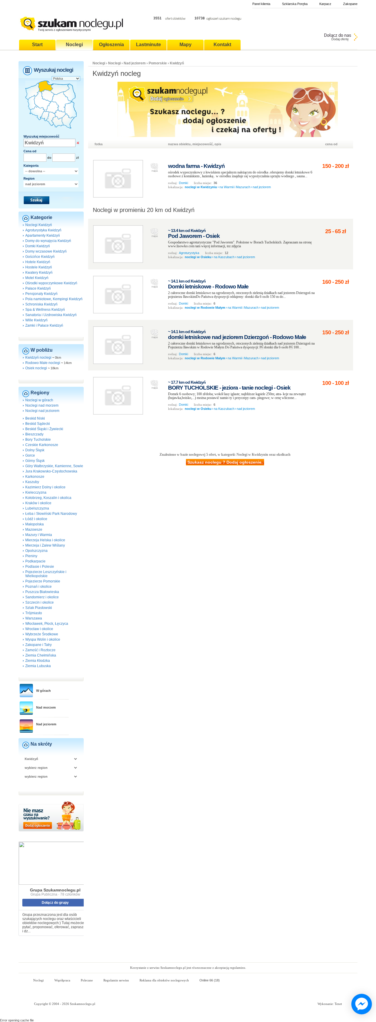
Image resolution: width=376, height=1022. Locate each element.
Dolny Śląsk (34, 450)
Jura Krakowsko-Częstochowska (51, 471)
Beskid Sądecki (37, 424)
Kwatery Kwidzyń (39, 272)
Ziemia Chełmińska (40, 655)
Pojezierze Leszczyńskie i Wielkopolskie (45, 574)
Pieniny (31, 556)
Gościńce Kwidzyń (40, 257)
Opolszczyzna (36, 551)
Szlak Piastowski (38, 608)
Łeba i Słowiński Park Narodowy (51, 514)
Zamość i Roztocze (40, 650)
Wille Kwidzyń (36, 320)
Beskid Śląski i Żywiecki (44, 429)
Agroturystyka (189, 253)
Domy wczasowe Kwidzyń (46, 251)
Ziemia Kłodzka (37, 661)
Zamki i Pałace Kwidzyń (44, 325)
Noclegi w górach (39, 400)
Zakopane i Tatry (38, 645)
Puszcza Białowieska (42, 592)
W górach (43, 690)
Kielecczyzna (35, 492)
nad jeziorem (262, 187)
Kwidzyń (177, 63)
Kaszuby (32, 482)
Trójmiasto (33, 613)
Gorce (30, 455)
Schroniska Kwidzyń (41, 304)
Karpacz (325, 4)
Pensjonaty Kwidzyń (41, 294)
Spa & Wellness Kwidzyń (45, 310)
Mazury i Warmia (38, 535)
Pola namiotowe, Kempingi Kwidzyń (54, 299)
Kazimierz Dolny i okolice (45, 487)
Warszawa (33, 618)
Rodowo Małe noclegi (42, 363)
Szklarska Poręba (295, 4)
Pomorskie (158, 63)
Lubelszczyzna (37, 508)
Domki (183, 183)
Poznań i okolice (38, 587)
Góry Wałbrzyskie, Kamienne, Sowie (54, 466)
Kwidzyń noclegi (38, 357)
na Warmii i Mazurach (234, 187)
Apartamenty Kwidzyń (42, 235)
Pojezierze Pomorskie (42, 581)
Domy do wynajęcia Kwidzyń (48, 241)
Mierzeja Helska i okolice (45, 540)
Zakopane (350, 4)
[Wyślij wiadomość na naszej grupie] (360, 1004)
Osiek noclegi (36, 368)
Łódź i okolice (36, 519)
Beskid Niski (35, 418)
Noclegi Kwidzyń (38, 225)
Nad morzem (46, 707)
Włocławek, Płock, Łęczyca (46, 624)
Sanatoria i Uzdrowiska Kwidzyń (51, 315)
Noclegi (99, 63)
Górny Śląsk (35, 461)
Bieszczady (34, 434)
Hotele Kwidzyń (37, 262)
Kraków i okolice (38, 503)
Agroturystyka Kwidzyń (43, 230)
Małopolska (34, 524)
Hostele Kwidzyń (38, 267)
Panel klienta (261, 4)
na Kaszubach (224, 257)
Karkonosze (34, 477)
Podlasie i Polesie (39, 567)
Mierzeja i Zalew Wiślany (45, 545)
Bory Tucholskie (38, 439)
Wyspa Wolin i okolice (42, 639)
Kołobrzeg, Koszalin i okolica (48, 498)
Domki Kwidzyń (37, 246)
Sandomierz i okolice (42, 597)
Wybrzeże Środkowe (41, 634)
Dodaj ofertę (340, 39)
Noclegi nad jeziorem (42, 411)
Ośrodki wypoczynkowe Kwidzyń (51, 283)
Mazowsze (33, 529)
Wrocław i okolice (39, 629)
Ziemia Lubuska (38, 666)
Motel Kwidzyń (36, 278)
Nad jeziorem (46, 724)
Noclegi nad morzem (41, 405)
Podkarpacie (35, 561)
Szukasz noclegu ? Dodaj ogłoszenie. (225, 462)
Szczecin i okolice (39, 602)
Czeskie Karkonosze (41, 445)
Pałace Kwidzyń (38, 288)
